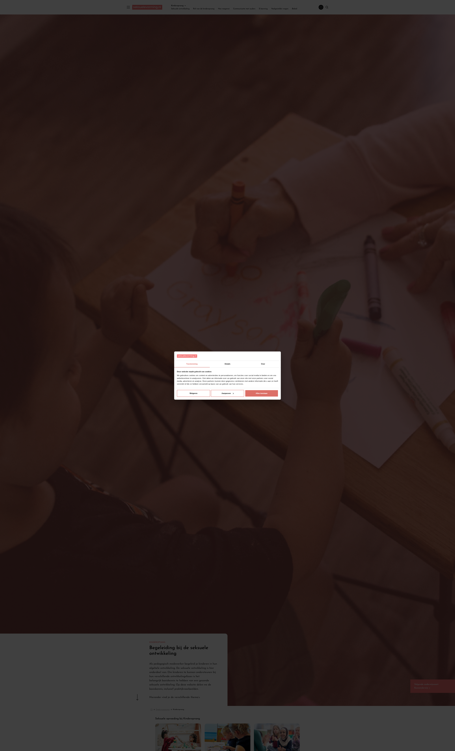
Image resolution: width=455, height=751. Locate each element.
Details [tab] (227, 364)
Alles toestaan (261, 393)
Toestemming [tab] (192, 364)
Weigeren (193, 393)
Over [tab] (263, 364)
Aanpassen (226, 393)
